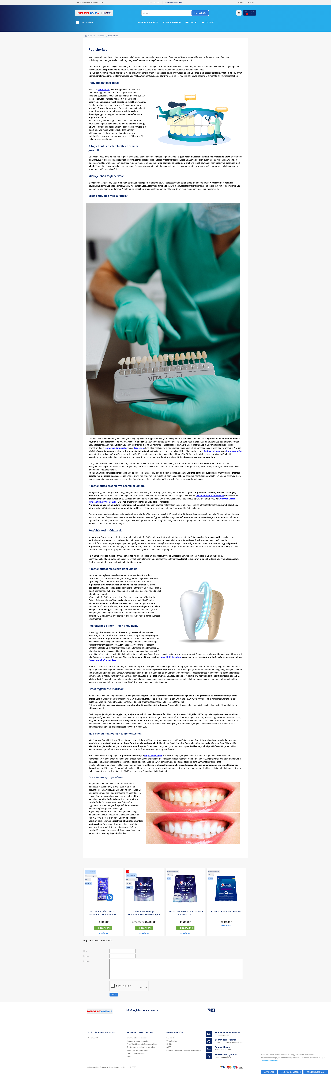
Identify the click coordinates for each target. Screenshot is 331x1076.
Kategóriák (88, 22)
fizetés (251, 2)
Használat (191, 22)
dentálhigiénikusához (170, 657)
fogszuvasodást (234, 451)
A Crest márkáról (147, 22)
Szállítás (242, 2)
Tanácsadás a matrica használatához (141, 1047)
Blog (128, 1056)
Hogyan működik (172, 22)
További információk (269, 1061)
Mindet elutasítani (315, 1072)
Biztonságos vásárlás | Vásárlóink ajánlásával (183, 1050)
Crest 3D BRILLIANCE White (226, 911)
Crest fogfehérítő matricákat (102, 660)
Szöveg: (86, 961)
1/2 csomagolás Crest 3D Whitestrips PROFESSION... (103, 913)
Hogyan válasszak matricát (137, 1041)
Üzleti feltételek (172, 1041)
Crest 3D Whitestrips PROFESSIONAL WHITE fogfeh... (144, 913)
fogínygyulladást (212, 451)
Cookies (169, 1044)
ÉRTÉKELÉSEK (154, 2)
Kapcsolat (208, 22)
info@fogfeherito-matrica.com (90, 2)
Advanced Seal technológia (137, 1050)
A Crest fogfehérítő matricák (210, 496)
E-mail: (86, 956)
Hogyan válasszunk (174, 2)
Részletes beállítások (290, 1072)
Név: (85, 951)
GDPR (168, 1047)
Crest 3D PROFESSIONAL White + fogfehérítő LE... (185, 913)
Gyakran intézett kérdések (137, 1038)
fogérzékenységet (153, 756)
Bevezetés (101, 36)
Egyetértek (269, 1072)
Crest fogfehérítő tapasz (136, 1053)
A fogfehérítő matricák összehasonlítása (142, 1044)
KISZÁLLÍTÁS (93, 1038)
